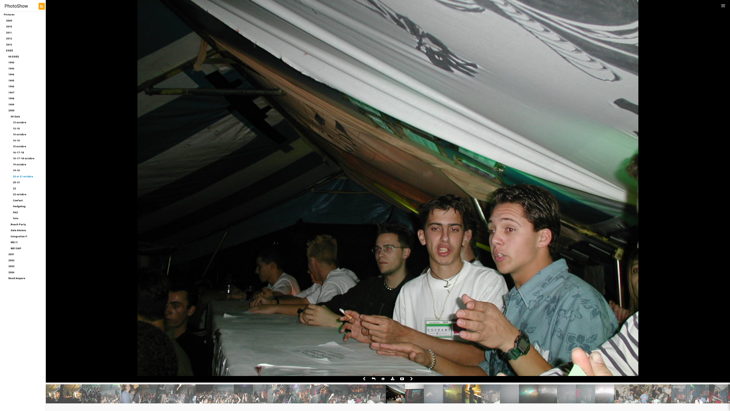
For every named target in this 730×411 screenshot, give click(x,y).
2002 (11, 260)
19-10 (16, 170)
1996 (11, 86)
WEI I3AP (16, 248)
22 (14, 188)
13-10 (16, 128)
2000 (11, 110)
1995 (11, 80)
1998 (11, 98)
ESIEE (9, 50)
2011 (9, 32)
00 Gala (15, 116)
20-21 (16, 182)
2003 (11, 266)
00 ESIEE (13, 56)
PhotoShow (16, 6)
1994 (11, 74)
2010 (9, 26)
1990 (11, 62)
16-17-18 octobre (23, 158)
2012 (9, 38)
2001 (11, 254)
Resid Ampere (16, 278)
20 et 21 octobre (23, 176)
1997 (11, 92)
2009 (9, 20)
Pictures (9, 14)
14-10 (16, 140)
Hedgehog (19, 206)
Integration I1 (19, 236)
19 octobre (19, 164)
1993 (11, 68)
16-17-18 (18, 152)
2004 (11, 272)
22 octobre (19, 194)
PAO (15, 212)
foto (15, 218)
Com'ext (18, 200)
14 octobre (19, 134)
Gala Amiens (18, 230)
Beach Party (18, 224)
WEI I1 (14, 242)
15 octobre (19, 146)
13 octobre (19, 122)
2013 (9, 44)
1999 (11, 104)
